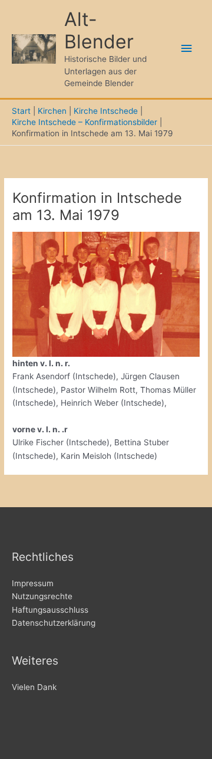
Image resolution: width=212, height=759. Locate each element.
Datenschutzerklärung (53, 622)
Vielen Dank (34, 687)
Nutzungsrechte (42, 596)
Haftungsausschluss (50, 610)
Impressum (33, 583)
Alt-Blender (99, 30)
